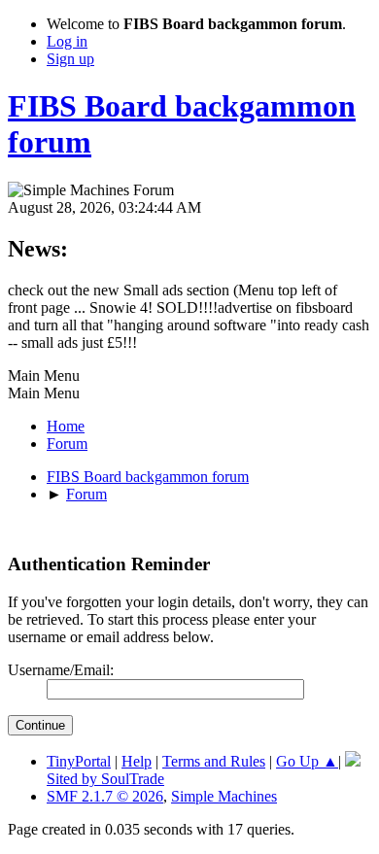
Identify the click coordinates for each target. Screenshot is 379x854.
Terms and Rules (213, 761)
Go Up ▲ (307, 761)
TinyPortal (79, 761)
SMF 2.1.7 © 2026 (105, 796)
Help (136, 761)
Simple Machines (224, 796)
